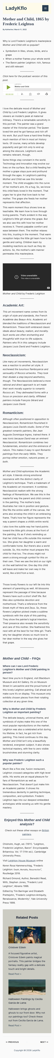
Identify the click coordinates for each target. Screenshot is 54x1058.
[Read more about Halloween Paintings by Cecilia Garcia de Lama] (27, 987)
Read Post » (14, 974)
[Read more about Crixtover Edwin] (27, 934)
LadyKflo (16, 8)
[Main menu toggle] (45, 8)
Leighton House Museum (22, 860)
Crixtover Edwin (17, 947)
